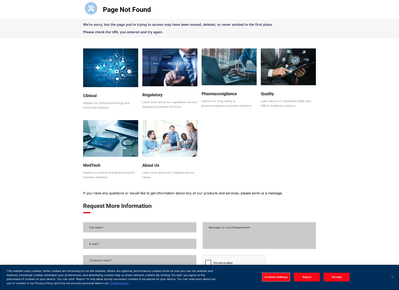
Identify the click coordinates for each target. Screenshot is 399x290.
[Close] (392, 276)
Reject (307, 277)
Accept (336, 277)
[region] (199, 277)
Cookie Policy (119, 283)
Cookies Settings (276, 277)
